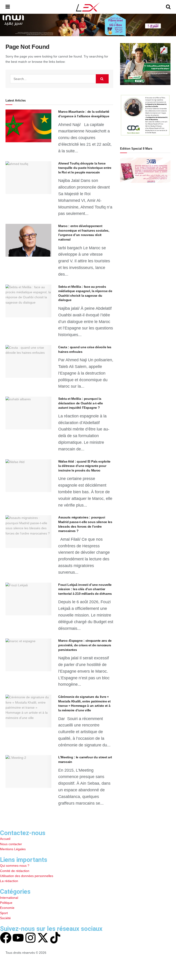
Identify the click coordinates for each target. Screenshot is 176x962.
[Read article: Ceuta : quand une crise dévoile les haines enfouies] (28, 361)
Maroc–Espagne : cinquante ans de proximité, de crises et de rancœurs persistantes (85, 645)
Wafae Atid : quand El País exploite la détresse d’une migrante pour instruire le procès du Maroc (84, 466)
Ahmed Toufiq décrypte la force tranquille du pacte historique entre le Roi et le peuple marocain (84, 168)
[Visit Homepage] (88, 6)
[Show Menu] (8, 7)
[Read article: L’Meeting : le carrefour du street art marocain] (28, 771)
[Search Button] (168, 7)
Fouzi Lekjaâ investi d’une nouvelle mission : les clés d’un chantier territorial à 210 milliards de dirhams (85, 589)
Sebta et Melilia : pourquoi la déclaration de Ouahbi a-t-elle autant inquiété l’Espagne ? (80, 403)
